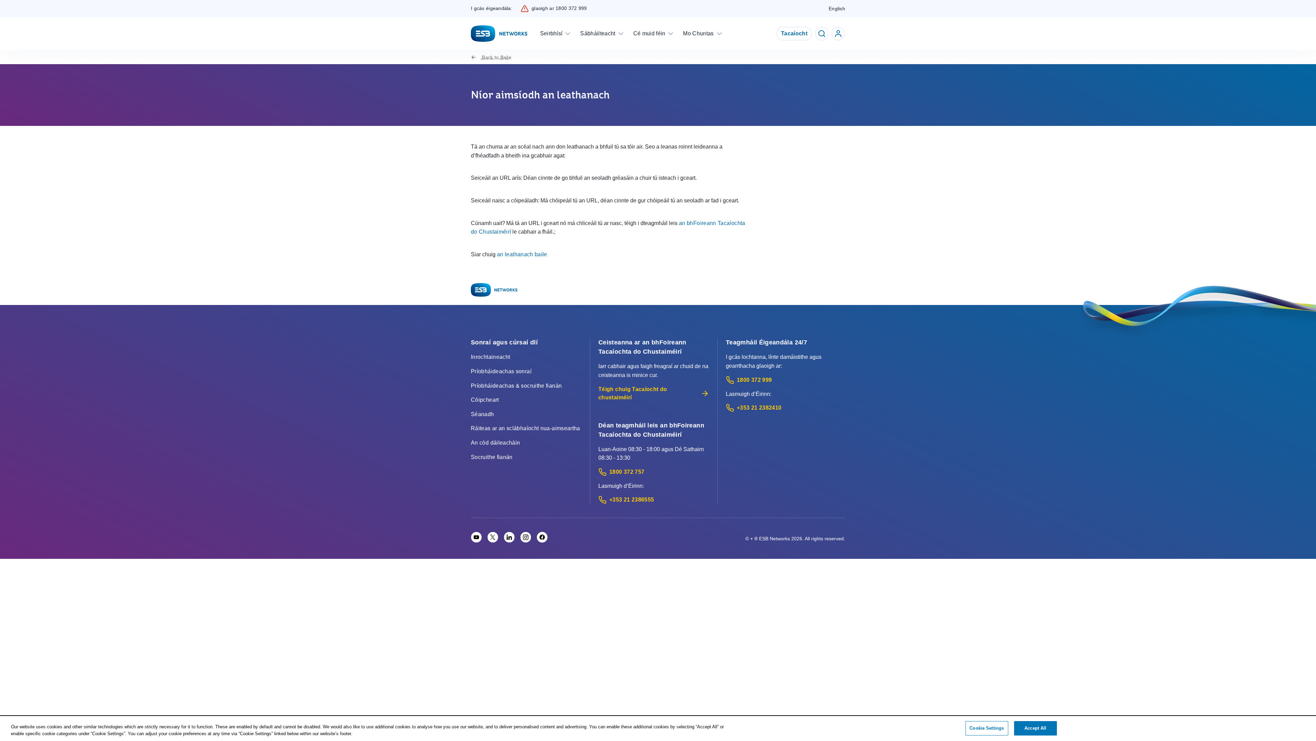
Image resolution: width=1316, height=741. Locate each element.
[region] (658, 729)
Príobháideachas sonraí (501, 371)
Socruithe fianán (492, 457)
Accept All (1035, 728)
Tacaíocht (794, 33)
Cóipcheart (485, 400)
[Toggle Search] (822, 33)
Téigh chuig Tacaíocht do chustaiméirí (632, 393)
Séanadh (482, 414)
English (837, 8)
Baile (496, 57)
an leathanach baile (522, 254)
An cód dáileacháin (495, 443)
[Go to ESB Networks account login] (838, 33)
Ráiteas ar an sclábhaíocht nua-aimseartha (525, 428)
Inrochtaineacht (490, 357)
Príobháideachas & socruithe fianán (516, 386)
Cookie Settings (987, 728)
